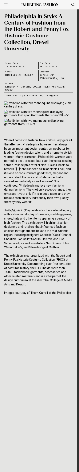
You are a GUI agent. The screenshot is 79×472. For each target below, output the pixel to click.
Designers (52, 95)
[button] (6, 5)
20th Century (14, 95)
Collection (34, 95)
